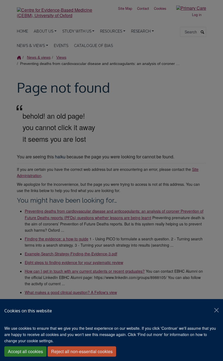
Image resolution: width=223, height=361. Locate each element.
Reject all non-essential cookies (82, 351)
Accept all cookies (25, 351)
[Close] (216, 310)
